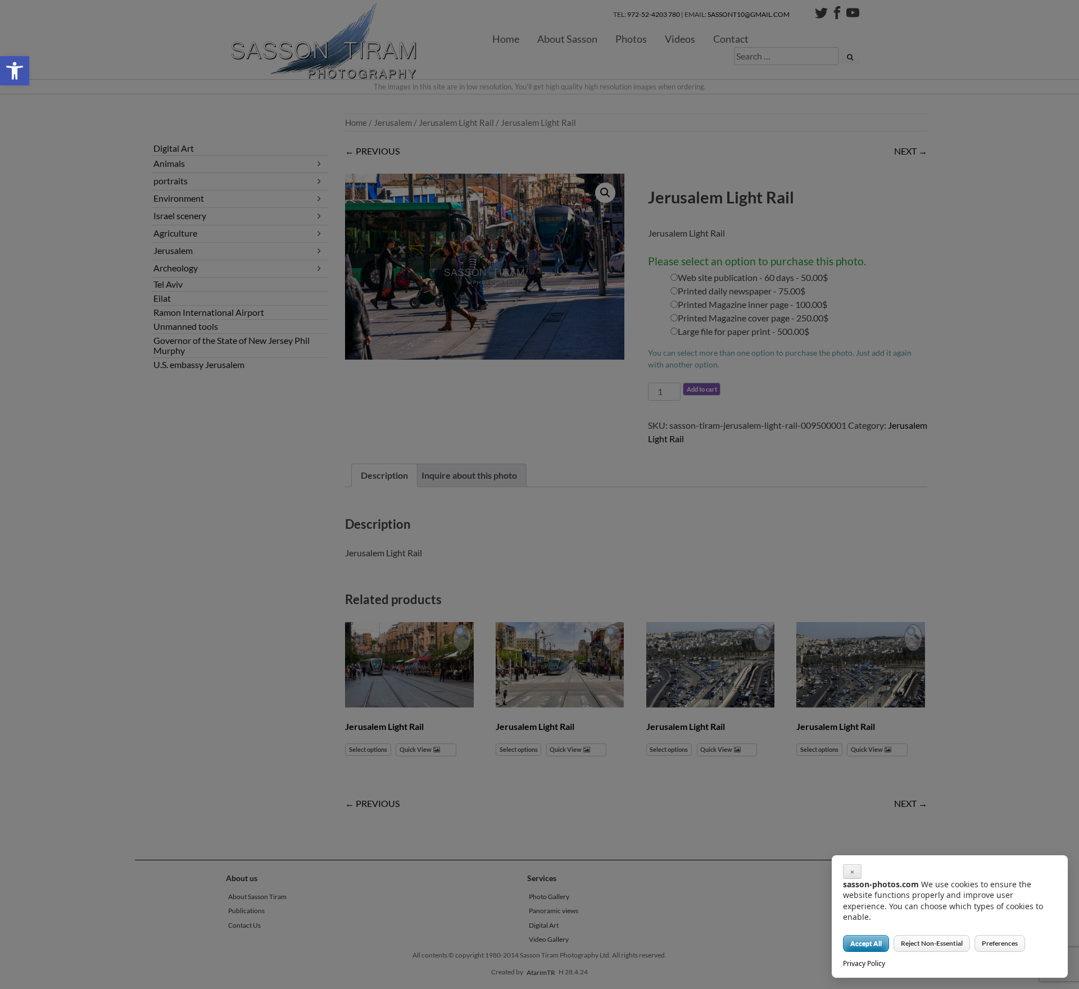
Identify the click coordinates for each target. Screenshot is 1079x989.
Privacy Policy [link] (864, 963)
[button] (14, 70)
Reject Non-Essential (932, 943)
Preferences (1000, 943)
